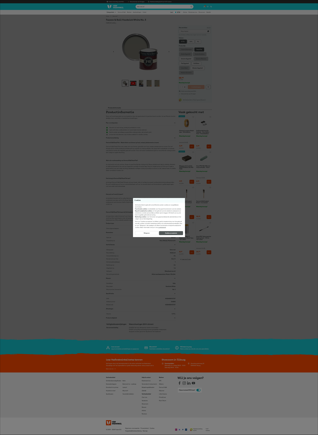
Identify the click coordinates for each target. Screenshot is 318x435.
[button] (171, 233)
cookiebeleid (162, 227)
